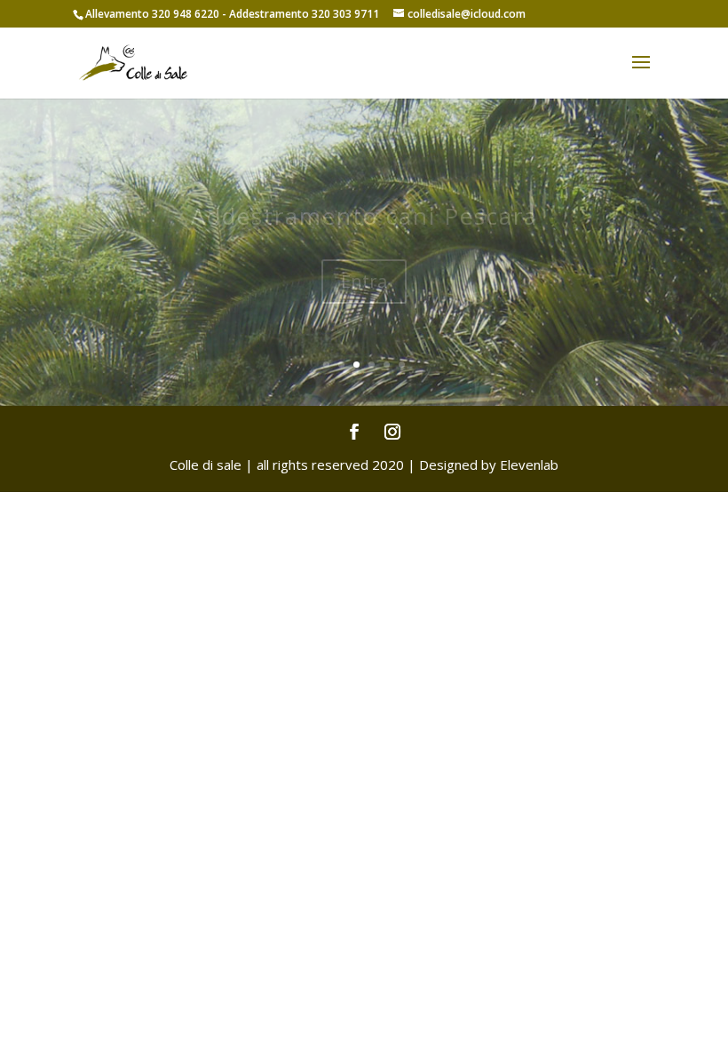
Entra (364, 311)
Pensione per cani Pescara (364, 247)
